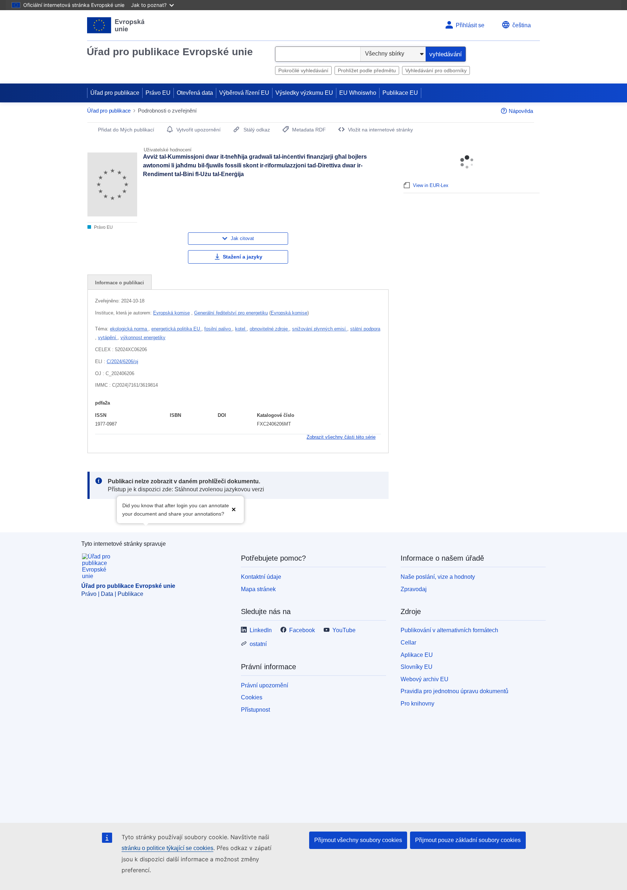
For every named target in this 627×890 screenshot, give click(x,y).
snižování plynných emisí (319, 329)
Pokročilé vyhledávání (303, 70)
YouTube (344, 630)
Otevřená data (195, 93)
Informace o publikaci (119, 282)
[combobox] (317, 54)
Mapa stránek (258, 589)
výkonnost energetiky (142, 337)
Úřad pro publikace (114, 93)
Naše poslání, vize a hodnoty (438, 577)
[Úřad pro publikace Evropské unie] (116, 25)
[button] (233, 508)
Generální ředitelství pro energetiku (231, 313)
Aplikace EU (417, 655)
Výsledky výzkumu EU (304, 93)
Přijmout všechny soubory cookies (358, 840)
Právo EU (158, 93)
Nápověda (521, 111)
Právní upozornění (264, 685)
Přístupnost (255, 710)
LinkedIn (261, 630)
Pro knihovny (417, 703)
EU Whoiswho (357, 93)
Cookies (251, 697)
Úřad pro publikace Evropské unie (170, 51)
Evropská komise (171, 313)
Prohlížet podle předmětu (367, 70)
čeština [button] (521, 25)
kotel (241, 329)
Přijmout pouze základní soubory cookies (468, 840)
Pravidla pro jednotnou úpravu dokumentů (454, 691)
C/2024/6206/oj (122, 361)
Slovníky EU (417, 667)
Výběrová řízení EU (244, 93)
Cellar (408, 642)
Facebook (302, 630)
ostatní (258, 644)
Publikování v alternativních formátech (449, 630)
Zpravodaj (414, 589)
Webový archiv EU (424, 679)
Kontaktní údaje (261, 577)
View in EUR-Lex (430, 185)
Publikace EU (400, 93)
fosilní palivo (218, 329)
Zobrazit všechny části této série (341, 437)
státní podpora (365, 329)
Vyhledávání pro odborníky (436, 70)
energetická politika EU (176, 329)
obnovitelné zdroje (269, 329)
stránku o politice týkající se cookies (167, 848)
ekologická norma (129, 329)
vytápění (108, 337)
